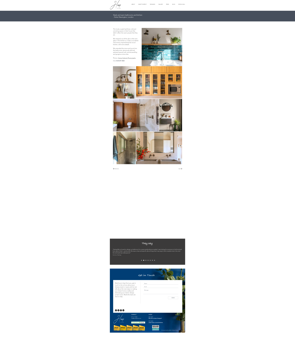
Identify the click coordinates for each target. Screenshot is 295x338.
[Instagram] (118, 310)
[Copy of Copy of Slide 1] (145, 260)
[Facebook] (116, 310)
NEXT (180, 168)
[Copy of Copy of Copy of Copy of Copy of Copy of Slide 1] (154, 260)
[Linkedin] (123, 310)
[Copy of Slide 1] (143, 260)
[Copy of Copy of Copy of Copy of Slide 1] (150, 260)
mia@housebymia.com (136, 318)
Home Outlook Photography (127, 58)
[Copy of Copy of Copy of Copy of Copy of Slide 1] (152, 260)
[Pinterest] (121, 310)
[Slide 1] (141, 260)
